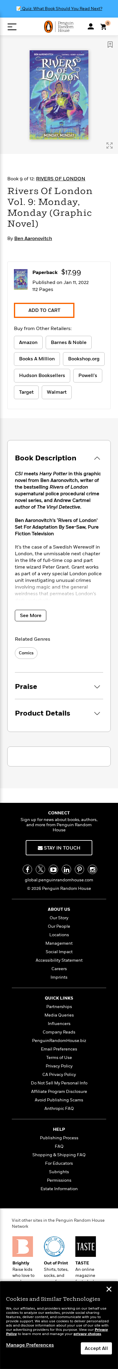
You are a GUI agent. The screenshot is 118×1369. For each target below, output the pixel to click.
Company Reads (59, 1032)
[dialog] (59, 1325)
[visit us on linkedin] (66, 869)
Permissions (59, 1180)
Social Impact (59, 952)
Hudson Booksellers (42, 375)
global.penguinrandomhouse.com (59, 880)
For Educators (59, 1163)
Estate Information (59, 1189)
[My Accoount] (91, 26)
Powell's (87, 375)
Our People (59, 926)
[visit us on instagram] (92, 869)
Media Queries (59, 1015)
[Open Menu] (12, 26)
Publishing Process (59, 1138)
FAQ (59, 1146)
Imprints (59, 977)
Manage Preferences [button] (30, 1345)
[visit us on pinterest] (79, 869)
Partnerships (59, 1007)
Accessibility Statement (59, 960)
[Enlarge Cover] (110, 145)
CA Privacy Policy (59, 1074)
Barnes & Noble (69, 342)
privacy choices (87, 1334)
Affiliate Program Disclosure (59, 1091)
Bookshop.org (84, 359)
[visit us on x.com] (40, 869)
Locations (59, 935)
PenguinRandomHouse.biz (59, 1040)
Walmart (57, 392)
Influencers (59, 1024)
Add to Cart (44, 310)
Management (59, 943)
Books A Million (37, 359)
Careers (59, 969)
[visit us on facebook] (27, 869)
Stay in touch (61, 848)
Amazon (28, 342)
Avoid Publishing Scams (59, 1100)
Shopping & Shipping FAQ (59, 1155)
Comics (26, 653)
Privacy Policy (59, 1066)
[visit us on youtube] (53, 869)
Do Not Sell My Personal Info (59, 1083)
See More (30, 615)
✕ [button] (109, 1290)
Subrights (59, 1172)
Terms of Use (59, 1057)
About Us (59, 909)
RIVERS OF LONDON (60, 178)
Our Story (59, 918)
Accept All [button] (96, 1348)
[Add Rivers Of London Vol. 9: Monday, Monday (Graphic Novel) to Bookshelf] (110, 44)
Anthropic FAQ (59, 1108)
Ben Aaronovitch (33, 238)
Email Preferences (59, 1049)
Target (26, 392)
